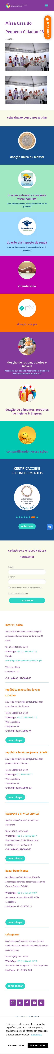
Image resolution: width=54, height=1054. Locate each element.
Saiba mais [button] (36, 1034)
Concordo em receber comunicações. (26, 588)
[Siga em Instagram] (13, 1003)
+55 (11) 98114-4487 (26, 892)
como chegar (15, 740)
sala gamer (12, 934)
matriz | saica (14, 625)
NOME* (11, 567)
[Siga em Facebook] (27, 1003)
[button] (17, 517)
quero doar (48, 29)
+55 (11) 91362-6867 (26, 835)
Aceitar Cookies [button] (37, 1045)
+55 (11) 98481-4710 (26, 651)
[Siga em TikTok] (41, 1003)
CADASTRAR (27, 600)
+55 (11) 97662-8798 (26, 961)
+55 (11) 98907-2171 (26, 717)
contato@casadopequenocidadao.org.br (23, 660)
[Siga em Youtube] (34, 1003)
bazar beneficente (16, 870)
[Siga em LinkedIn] (20, 1003)
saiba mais (27, 526)
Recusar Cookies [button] (16, 1045)
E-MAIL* (11, 577)
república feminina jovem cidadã (26, 752)
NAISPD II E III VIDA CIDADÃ (22, 813)
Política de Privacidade (18, 594)
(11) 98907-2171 (24, 774)
